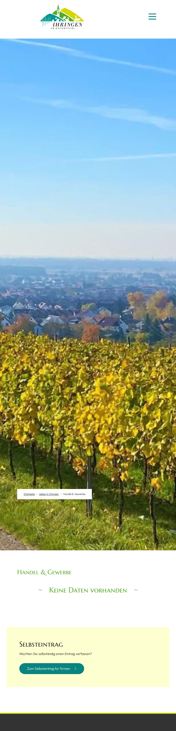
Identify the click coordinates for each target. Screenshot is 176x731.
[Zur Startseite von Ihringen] (62, 16)
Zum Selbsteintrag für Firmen (48, 669)
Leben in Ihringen (49, 494)
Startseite (29, 494)
